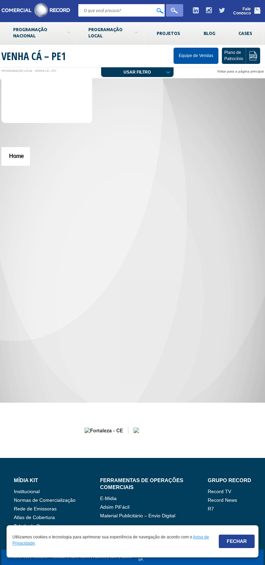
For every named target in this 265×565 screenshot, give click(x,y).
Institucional (27, 491)
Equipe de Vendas (196, 55)
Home (16, 156)
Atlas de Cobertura (34, 517)
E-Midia (108, 498)
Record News (222, 500)
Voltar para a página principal (240, 71)
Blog (209, 33)
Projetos (168, 33)
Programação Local (105, 32)
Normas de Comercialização (45, 500)
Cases (245, 33)
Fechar (237, 541)
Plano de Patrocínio (233, 55)
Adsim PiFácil (114, 507)
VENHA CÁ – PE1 (33, 56)
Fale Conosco (242, 11)
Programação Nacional (30, 32)
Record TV (219, 491)
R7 (211, 508)
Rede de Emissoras (35, 508)
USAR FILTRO (137, 72)
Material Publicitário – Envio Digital (137, 515)
